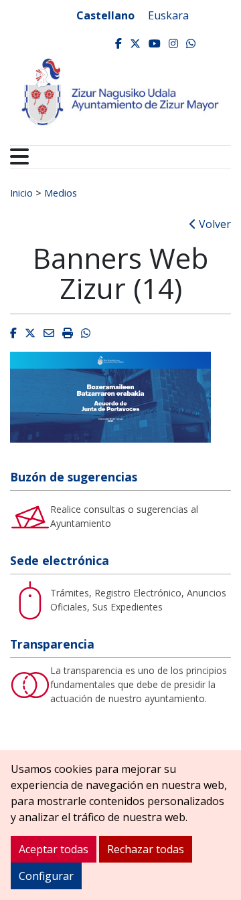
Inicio (21, 192)
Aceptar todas (53, 849)
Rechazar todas (145, 849)
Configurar (46, 876)
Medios (60, 192)
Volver (213, 224)
